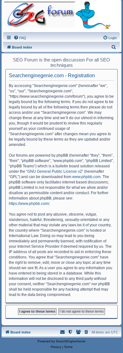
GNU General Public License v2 (54, 171)
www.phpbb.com (86, 177)
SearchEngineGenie (70, 341)
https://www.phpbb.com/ (29, 203)
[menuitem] (20, 38)
